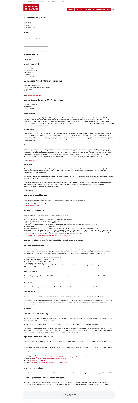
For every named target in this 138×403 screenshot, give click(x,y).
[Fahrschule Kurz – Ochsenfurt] (31, 7)
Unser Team (79, 9)
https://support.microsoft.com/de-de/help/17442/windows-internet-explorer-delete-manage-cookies (62, 357)
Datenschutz (72, 394)
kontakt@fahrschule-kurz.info (32, 205)
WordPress (38, 401)
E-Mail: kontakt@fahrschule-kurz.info (31, 1)
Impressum (65, 394)
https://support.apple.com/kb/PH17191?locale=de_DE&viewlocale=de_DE (48, 362)
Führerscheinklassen (99, 9)
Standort (70, 9)
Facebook (63, 1)
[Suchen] (113, 9)
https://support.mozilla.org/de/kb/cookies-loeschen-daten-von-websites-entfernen (56, 355)
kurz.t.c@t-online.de (39, 49)
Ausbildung (88, 9)
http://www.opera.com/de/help (37, 360)
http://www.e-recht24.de (34, 95)
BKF (108, 9)
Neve (24, 401)
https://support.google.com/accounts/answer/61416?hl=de (50, 358)
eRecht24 (31, 160)
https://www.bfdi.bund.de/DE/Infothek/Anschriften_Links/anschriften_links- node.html (47, 235)
